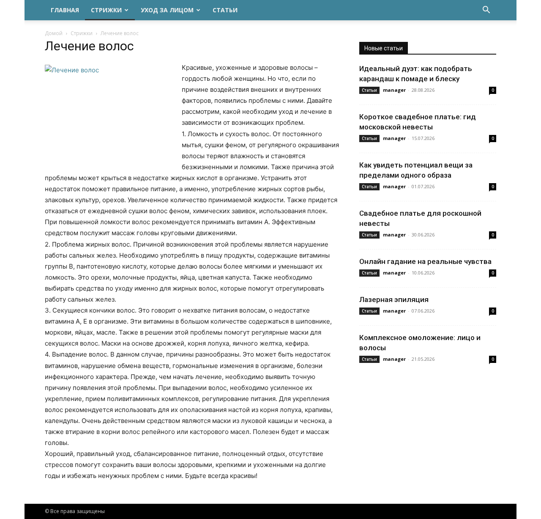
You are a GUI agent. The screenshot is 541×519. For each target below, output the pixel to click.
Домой (54, 33)
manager (394, 90)
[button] (486, 11)
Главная (65, 10)
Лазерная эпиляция (394, 299)
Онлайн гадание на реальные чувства (425, 261)
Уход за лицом (167, 10)
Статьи (225, 10)
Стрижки (106, 10)
